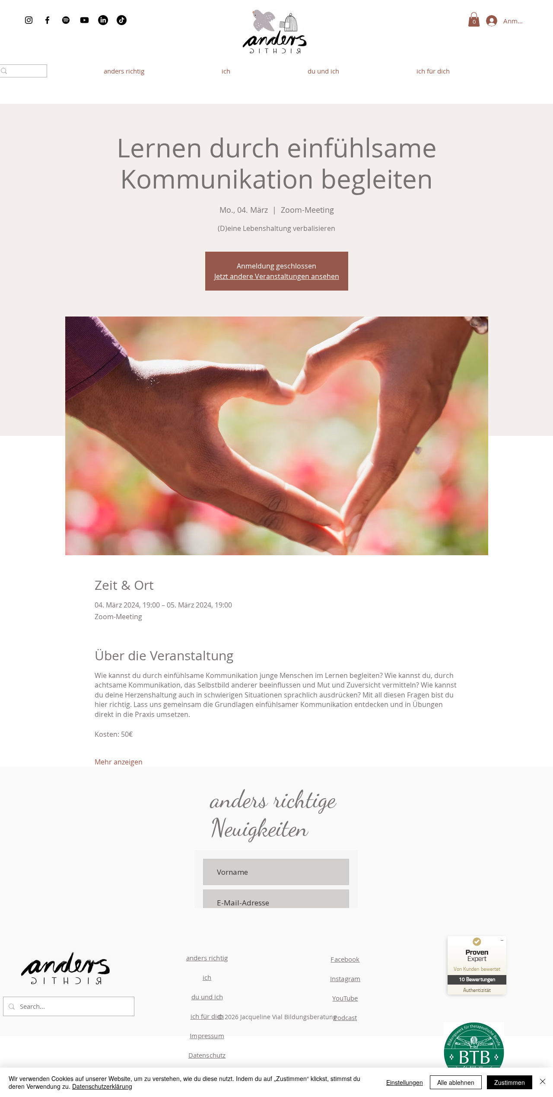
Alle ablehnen (455, 1082)
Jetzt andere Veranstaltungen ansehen (276, 276)
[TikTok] (122, 20)
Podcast (345, 1017)
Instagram (345, 978)
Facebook (345, 959)
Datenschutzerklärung (102, 1086)
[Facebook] (47, 20)
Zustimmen (509, 1082)
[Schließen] (542, 1082)
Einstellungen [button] (404, 1082)
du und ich (207, 996)
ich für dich (207, 1016)
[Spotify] (66, 20)
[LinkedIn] (103, 20)
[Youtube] (84, 20)
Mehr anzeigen (119, 762)
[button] (474, 19)
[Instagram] (29, 20)
